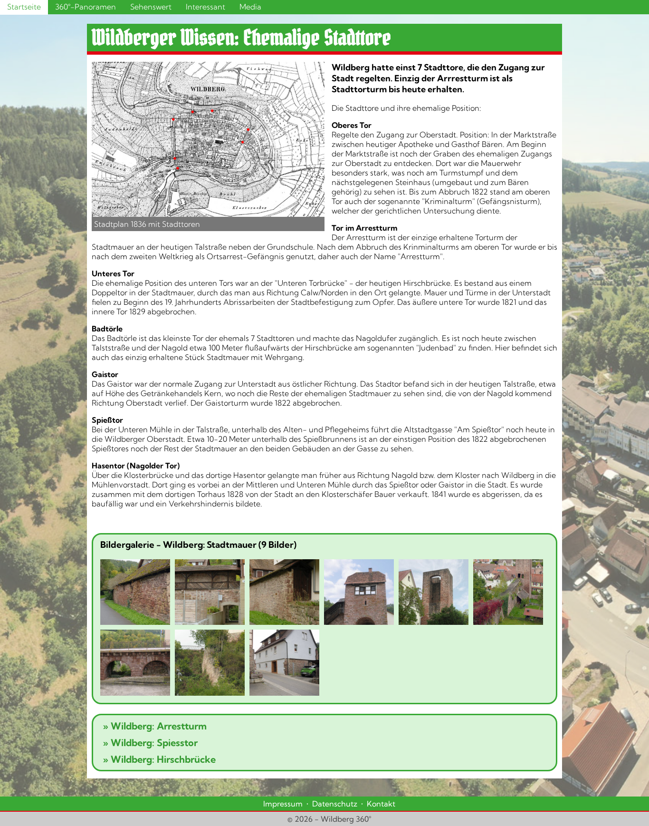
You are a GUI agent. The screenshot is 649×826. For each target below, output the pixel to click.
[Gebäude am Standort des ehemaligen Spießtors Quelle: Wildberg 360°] (284, 664)
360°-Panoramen (85, 6)
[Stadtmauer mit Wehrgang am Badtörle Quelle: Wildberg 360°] (210, 593)
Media (250, 6)
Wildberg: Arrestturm (155, 726)
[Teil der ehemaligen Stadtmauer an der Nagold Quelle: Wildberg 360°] (135, 593)
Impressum (283, 803)
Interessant (205, 6)
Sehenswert (151, 6)
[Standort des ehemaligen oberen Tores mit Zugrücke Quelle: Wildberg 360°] (135, 664)
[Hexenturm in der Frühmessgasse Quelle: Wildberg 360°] (433, 593)
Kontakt (381, 803)
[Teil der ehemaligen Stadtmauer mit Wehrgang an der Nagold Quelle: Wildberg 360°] (284, 593)
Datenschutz (334, 803)
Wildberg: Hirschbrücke (159, 759)
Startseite (24, 6)
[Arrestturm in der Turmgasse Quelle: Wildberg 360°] (359, 593)
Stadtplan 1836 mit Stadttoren (147, 224)
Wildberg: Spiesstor (150, 742)
